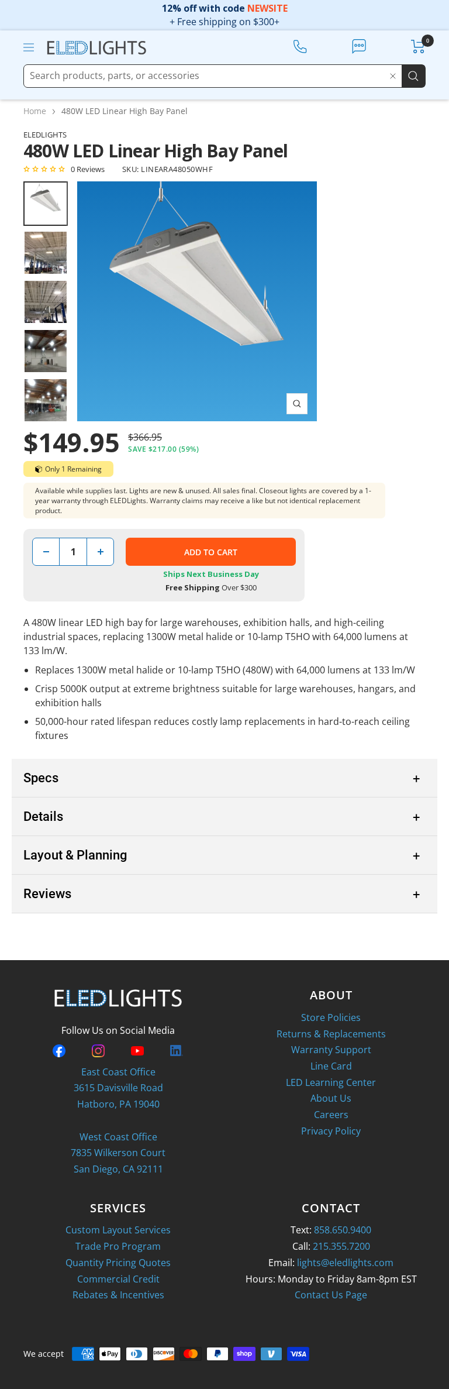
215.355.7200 (341, 1246)
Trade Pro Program (118, 1246)
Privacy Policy (331, 1131)
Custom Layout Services (118, 1229)
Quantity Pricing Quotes (118, 1262)
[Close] (393, 76)
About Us (330, 1098)
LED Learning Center (331, 1082)
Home (34, 110)
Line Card (331, 1066)
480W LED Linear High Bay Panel (124, 110)
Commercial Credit (118, 1279)
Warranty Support (331, 1049)
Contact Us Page (331, 1294)
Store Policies (331, 1017)
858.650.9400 (342, 1229)
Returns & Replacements (331, 1033)
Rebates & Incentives (118, 1294)
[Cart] (418, 46)
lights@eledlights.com (345, 1262)
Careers (331, 1114)
